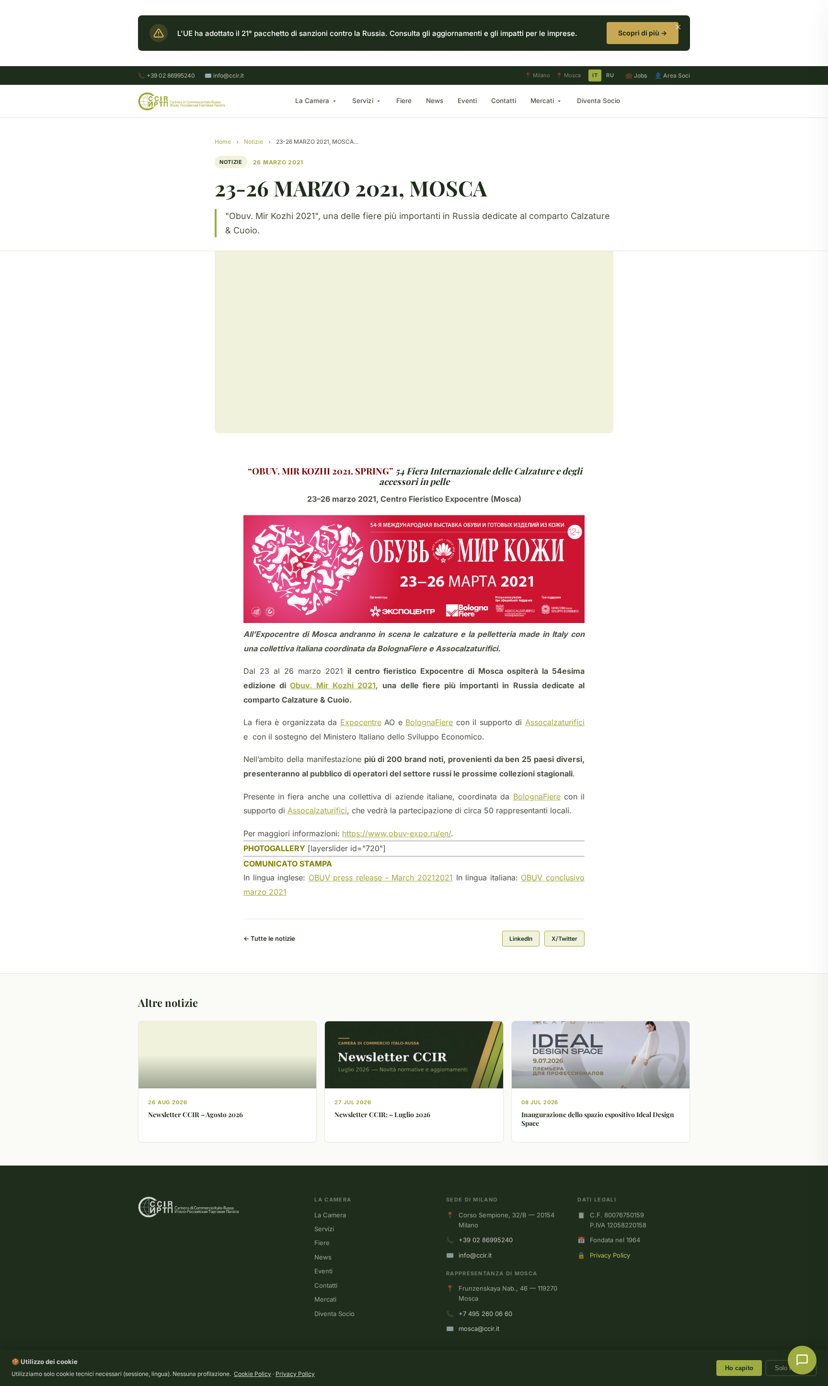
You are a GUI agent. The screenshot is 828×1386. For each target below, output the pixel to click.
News (434, 100)
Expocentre (360, 722)
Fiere (404, 100)
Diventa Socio (598, 100)
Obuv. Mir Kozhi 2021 (333, 685)
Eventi (467, 100)
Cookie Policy (252, 1373)
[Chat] (802, 1360)
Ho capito (739, 1368)
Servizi (362, 100)
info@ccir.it (475, 1255)
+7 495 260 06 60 (485, 1313)
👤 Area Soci (672, 75)
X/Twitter (564, 938)
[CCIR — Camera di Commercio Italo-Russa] (181, 101)
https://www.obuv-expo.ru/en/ (396, 833)
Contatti (503, 100)
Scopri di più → (642, 33)
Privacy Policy (610, 1255)
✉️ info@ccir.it (224, 75)
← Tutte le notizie (269, 938)
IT (595, 75)
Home (223, 141)
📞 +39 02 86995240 (166, 75)
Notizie (253, 141)
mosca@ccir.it (479, 1328)
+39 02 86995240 (486, 1240)
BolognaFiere (429, 722)
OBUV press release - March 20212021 (381, 877)
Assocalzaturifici (555, 722)
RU (610, 75)
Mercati (542, 100)
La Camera (312, 100)
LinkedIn (520, 938)
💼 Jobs (636, 75)
